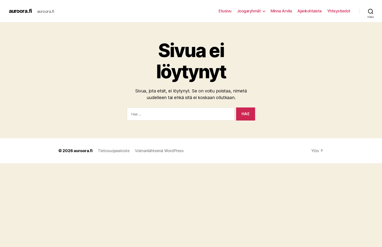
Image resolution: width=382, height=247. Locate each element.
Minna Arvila (281, 11)
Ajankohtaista (309, 11)
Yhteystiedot (338, 11)
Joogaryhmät (249, 11)
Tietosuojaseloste (113, 150)
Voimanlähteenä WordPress (159, 150)
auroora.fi (20, 11)
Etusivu (225, 11)
